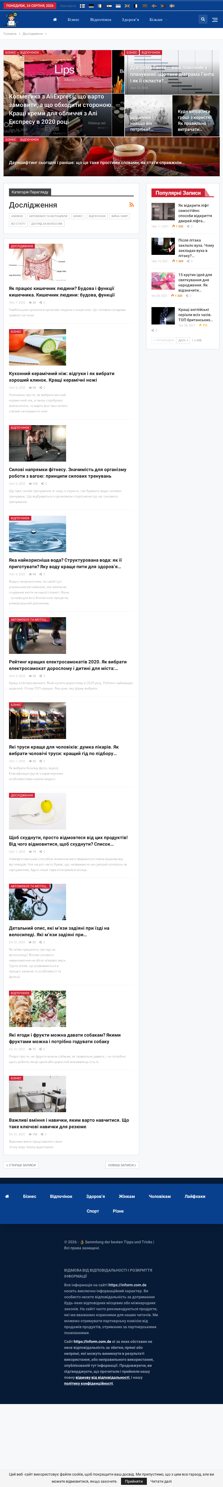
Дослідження (22, 246)
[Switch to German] (91, 5)
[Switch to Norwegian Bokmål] (154, 5)
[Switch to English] (127, 5)
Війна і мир (120, 216)
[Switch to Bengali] (145, 5)
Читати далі (161, 1481)
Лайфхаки (195, 1196)
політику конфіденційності (88, 1383)
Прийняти (134, 1481)
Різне (118, 1211)
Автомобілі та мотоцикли (48, 216)
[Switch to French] (136, 5)
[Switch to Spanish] (109, 5)
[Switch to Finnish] (82, 5)
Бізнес (74, 19)
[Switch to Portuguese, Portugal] (163, 5)
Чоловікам (160, 1196)
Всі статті (18, 223)
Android (17, 216)
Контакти (68, 6)
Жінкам (127, 1196)
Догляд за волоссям (46, 223)
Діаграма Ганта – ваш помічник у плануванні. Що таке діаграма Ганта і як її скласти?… (172, 74)
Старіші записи (22, 1165)
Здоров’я (130, 19)
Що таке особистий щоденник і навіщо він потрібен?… (141, 117)
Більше (156, 19)
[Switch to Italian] (100, 5)
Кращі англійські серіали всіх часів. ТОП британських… (195, 314)
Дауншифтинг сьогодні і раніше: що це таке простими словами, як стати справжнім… (97, 162)
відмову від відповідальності (102, 1377)
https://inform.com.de (128, 1285)
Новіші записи (121, 1165)
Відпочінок (101, 19)
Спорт (93, 1211)
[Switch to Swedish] (172, 5)
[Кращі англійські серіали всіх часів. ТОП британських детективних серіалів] (163, 315)
